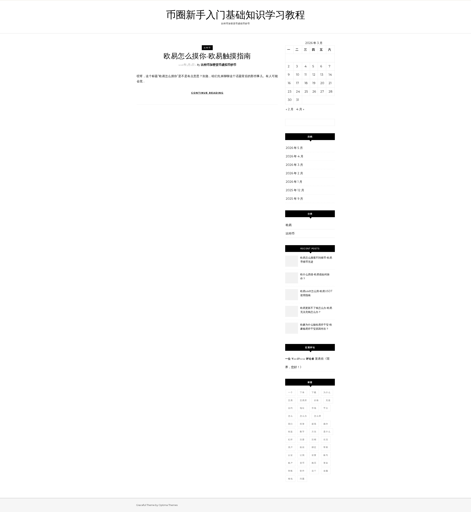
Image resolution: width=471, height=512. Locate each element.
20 (322, 83)
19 (313, 83)
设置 (314, 455)
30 (290, 100)
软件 (302, 470)
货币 (302, 463)
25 (306, 91)
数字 (302, 431)
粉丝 (302, 447)
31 (297, 100)
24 (298, 91)
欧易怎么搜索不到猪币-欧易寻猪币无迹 (316, 259)
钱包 (290, 478)
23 (289, 91)
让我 (302, 455)
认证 (290, 455)
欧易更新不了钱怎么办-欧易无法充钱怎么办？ (316, 310)
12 (313, 74)
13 (321, 74)
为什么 (327, 392)
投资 (302, 424)
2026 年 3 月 (294, 165)
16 (289, 83)
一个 (290, 392)
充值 (328, 400)
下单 (302, 392)
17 (297, 83)
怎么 (290, 416)
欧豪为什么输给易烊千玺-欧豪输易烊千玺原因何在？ (316, 326)
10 (297, 74)
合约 (290, 408)
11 (305, 74)
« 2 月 (289, 109)
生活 (325, 439)
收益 (290, 431)
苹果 (325, 447)
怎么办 (303, 416)
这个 (314, 470)
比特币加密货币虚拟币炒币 (218, 65)
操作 (325, 424)
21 (330, 83)
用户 (290, 447)
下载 (314, 392)
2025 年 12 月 (295, 190)
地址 (302, 408)
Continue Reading (207, 92)
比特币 (207, 47)
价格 (316, 400)
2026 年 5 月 (294, 148)
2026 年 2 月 (294, 173)
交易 (290, 400)
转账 (290, 470)
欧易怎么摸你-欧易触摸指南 (207, 56)
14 (330, 74)
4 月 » (300, 109)
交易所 (303, 400)
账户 (290, 463)
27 (322, 91)
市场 (314, 408)
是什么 (327, 431)
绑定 (314, 447)
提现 (314, 424)
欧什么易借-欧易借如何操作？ (315, 276)
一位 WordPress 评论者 (299, 358)
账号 (325, 455)
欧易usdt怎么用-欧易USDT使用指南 (316, 293)
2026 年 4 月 (294, 156)
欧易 (289, 225)
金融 (325, 470)
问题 (302, 478)
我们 (290, 424)
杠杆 (290, 439)
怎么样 (317, 416)
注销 (314, 439)
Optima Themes (168, 505)
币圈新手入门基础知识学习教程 (235, 15)
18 (306, 83)
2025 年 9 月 (294, 198)
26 (314, 91)
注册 (302, 439)
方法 (314, 431)
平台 (325, 408)
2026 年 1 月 (294, 181)
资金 (325, 463)
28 (330, 91)
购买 (314, 463)
